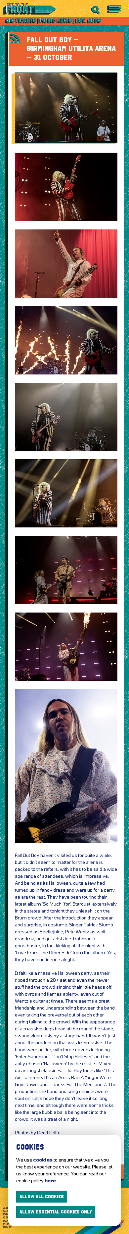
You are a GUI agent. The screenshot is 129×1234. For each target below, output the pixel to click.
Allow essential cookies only (56, 1211)
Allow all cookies (42, 1196)
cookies (43, 1159)
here (50, 1180)
